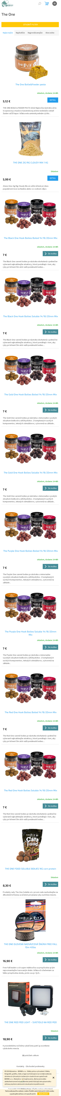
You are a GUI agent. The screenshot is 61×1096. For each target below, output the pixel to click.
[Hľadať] (40, 3)
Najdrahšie (20, 32)
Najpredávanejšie (35, 32)
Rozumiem (43, 1094)
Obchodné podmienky (35, 1066)
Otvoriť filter (30, 24)
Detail (53, 100)
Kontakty (20, 1066)
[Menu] (54, 3)
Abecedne (50, 32)
